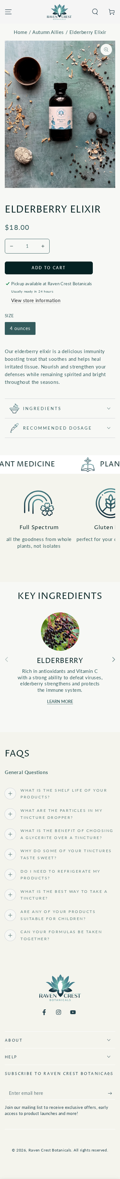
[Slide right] (113, 659)
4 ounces (20, 328)
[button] (95, 11)
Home (20, 32)
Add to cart (49, 267)
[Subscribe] (111, 1093)
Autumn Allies (48, 32)
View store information (35, 300)
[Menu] (8, 11)
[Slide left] (6, 659)
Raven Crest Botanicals (49, 1150)
